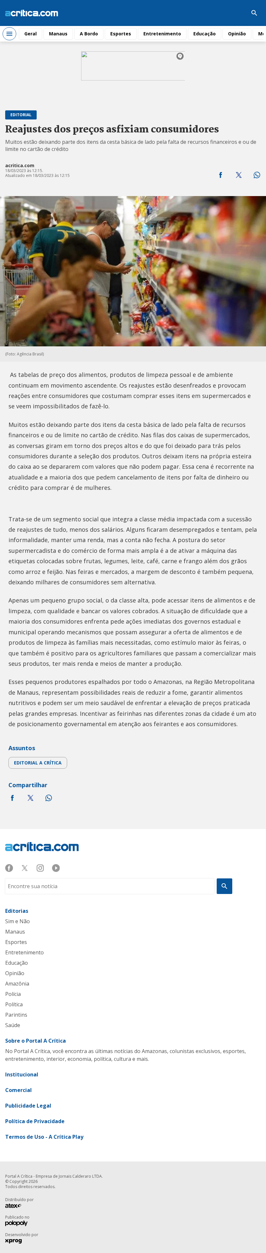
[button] (220, 175)
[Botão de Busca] (254, 13)
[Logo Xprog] (16, 1241)
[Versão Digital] (235, 13)
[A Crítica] (31, 13)
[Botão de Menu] (9, 33)
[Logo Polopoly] (16, 1224)
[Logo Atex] (16, 1206)
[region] (133, 75)
